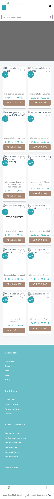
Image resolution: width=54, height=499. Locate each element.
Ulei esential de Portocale (14, 138)
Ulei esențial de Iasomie (14, 94)
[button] (4, 7)
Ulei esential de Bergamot (14, 275)
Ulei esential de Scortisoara (14, 320)
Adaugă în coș (14, 103)
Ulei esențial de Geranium (40, 275)
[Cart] (48, 8)
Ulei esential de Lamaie (40, 138)
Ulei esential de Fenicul (40, 319)
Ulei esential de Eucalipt (40, 231)
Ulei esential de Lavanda (40, 94)
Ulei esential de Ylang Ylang (40, 183)
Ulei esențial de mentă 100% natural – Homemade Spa (14, 184)
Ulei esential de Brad (14, 231)
